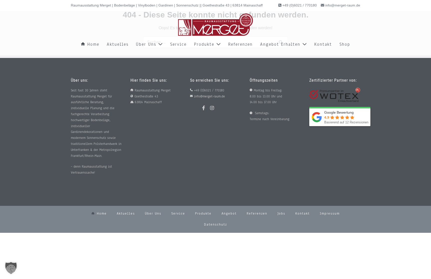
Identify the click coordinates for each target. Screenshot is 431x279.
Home (92, 44)
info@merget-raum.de (342, 5)
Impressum (330, 213)
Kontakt (323, 44)
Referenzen (240, 44)
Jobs (281, 213)
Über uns (147, 44)
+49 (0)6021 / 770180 (299, 5)
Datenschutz (215, 224)
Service (178, 44)
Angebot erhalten (281, 44)
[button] (11, 268)
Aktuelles (117, 44)
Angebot (229, 213)
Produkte (205, 44)
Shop (344, 44)
